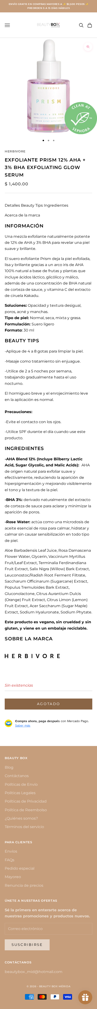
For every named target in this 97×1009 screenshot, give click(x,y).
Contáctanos (17, 776)
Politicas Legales (20, 793)
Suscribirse (27, 944)
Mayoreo (13, 877)
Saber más (22, 725)
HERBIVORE (15, 151)
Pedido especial (19, 868)
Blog (9, 767)
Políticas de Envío (21, 784)
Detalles (12, 205)
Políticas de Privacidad (26, 801)
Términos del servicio (24, 827)
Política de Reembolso (26, 810)
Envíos (11, 851)
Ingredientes (56, 205)
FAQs (9, 860)
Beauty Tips (32, 205)
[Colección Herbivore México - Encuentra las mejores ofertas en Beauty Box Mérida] (37, 655)
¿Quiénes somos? (21, 818)
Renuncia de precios (24, 885)
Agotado (48, 704)
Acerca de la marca (22, 215)
